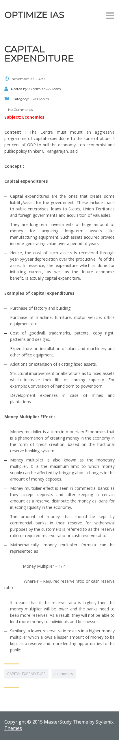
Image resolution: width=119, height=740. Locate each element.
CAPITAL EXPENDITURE (26, 673)
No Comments (20, 109)
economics (63, 673)
